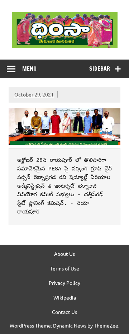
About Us (64, 253)
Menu (29, 68)
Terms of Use (64, 268)
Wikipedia (64, 297)
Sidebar (99, 68)
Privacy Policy (64, 282)
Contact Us (64, 311)
